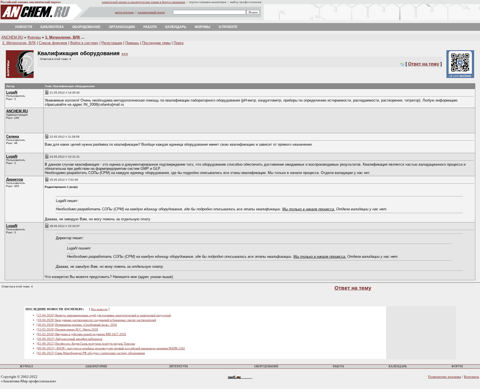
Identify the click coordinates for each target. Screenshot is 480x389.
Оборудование (86, 27)
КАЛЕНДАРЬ (398, 366)
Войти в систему (84, 43)
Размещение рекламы (444, 377)
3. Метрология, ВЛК (62, 37)
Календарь (175, 27)
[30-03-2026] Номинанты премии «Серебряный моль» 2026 (77, 324)
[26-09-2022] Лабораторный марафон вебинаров (69, 338)
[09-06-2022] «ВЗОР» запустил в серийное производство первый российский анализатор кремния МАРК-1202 (111, 348)
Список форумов (53, 43)
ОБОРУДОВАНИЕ (266, 366)
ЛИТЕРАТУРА (178, 366)
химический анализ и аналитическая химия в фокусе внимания (143, 2)
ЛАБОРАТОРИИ (96, 366)
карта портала (124, 12)
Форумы (202, 27)
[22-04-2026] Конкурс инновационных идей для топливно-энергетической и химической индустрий (104, 315)
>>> (124, 54)
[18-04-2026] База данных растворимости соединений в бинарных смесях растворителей (96, 320)
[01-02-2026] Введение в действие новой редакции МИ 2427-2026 (81, 334)
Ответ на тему (423, 64)
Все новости (99, 309)
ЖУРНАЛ (26, 366)
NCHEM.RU (12, 37)
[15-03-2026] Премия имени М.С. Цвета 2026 (67, 329)
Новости (23, 27)
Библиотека (52, 27)
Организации (122, 27)
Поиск (179, 43)
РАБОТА (338, 366)
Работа (150, 27)
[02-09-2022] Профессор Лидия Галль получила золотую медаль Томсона (86, 343)
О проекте (228, 27)
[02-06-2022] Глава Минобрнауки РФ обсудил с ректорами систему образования (91, 353)
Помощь (132, 43)
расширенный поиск (151, 12)
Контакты (471, 377)
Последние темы (156, 43)
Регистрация (111, 43)
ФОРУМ (457, 366)
